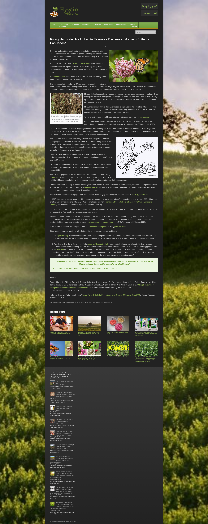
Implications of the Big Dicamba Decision (118, 357)
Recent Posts (121, 25)
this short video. (143, 117)
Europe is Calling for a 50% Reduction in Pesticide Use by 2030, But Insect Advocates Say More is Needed (88, 358)
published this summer (81, 64)
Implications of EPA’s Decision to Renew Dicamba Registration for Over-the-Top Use (88, 333)
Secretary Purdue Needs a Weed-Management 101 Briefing (64, 408)
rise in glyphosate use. (140, 195)
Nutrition (75, 25)
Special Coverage (133, 25)
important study (62, 236)
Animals (72, 46)
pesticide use (119, 227)
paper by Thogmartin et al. (98, 244)
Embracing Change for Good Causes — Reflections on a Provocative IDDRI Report (64, 433)
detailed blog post (58, 77)
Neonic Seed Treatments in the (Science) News (117, 332)
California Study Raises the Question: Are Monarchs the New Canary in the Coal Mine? (61, 358)
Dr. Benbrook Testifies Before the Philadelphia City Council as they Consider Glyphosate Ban (146, 333)
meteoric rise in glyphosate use (101, 222)
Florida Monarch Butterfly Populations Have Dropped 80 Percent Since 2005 (111, 295)
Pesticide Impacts (106, 302)
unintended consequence (97, 227)
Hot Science (94, 46)
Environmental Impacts (82, 46)
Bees (98, 302)
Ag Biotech (97, 25)
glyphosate (54, 177)
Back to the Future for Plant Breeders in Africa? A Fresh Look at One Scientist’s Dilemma (65, 394)
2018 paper (59, 249)
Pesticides (85, 25)
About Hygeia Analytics (64, 25)
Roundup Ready (90, 187)
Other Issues (108, 25)
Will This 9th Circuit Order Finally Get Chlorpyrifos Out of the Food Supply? (60, 332)
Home (53, 25)
